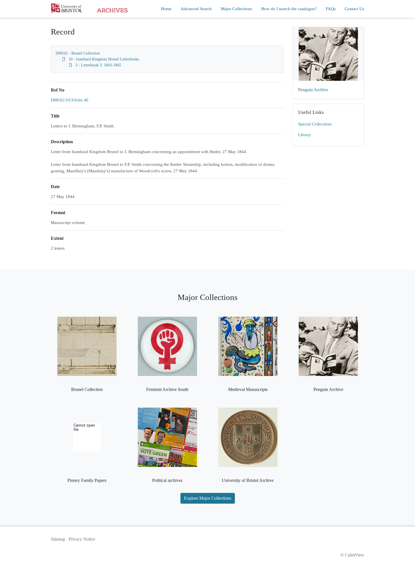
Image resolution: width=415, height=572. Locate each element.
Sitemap (58, 539)
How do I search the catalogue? (289, 8)
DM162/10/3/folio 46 (69, 100)
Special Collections (315, 124)
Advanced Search (196, 8)
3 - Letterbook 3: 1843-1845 (98, 65)
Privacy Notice (82, 539)
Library (304, 134)
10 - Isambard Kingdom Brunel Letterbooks (104, 59)
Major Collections (236, 8)
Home (166, 8)
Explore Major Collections (207, 498)
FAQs (331, 8)
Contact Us (354, 8)
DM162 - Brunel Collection (78, 53)
